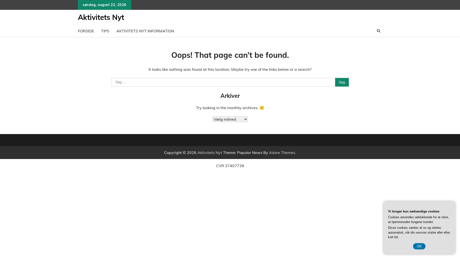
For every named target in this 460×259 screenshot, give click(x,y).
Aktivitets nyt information (145, 31)
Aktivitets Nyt (101, 17)
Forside (86, 31)
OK (419, 246)
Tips (105, 31)
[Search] (378, 31)
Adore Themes (282, 152)
